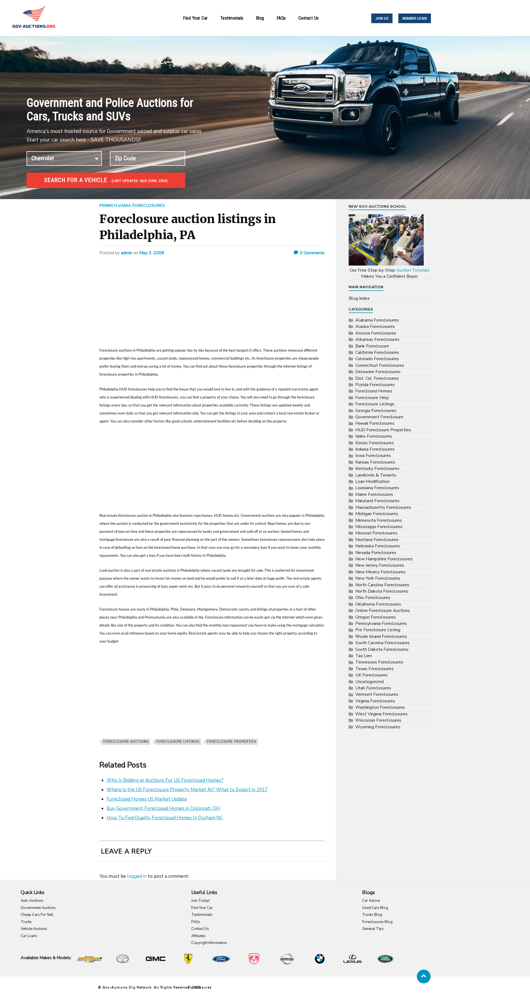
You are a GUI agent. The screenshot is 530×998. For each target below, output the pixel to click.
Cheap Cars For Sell (37, 914)
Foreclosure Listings (177, 742)
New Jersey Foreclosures (379, 565)
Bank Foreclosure (372, 346)
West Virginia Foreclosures (381, 714)
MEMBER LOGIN (414, 18)
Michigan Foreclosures (376, 514)
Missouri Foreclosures (376, 533)
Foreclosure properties (231, 742)
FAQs (281, 18)
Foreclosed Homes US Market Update (147, 799)
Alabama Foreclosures (377, 320)
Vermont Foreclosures (376, 694)
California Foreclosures (377, 352)
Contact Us (308, 18)
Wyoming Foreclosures (377, 727)
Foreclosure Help (372, 398)
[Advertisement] (212, 305)
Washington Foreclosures (380, 707)
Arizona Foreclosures (375, 333)
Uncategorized (369, 682)
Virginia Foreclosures (375, 701)
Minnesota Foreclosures (378, 520)
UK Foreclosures (371, 675)
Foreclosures (200, 987)
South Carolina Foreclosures (382, 643)
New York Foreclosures (377, 578)
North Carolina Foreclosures (382, 585)
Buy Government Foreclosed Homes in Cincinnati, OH (163, 808)
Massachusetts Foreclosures (383, 507)
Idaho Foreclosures (373, 436)
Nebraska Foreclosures (377, 546)
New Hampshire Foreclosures (384, 559)
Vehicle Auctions (34, 928)
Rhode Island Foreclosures (381, 636)
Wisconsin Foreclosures (378, 720)
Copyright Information (209, 942)
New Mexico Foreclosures (380, 572)
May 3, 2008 (151, 253)
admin (126, 253)
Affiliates (198, 935)
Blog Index (359, 298)
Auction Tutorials (413, 270)
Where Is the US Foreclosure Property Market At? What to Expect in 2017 (187, 789)
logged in (137, 876)
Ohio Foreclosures (372, 598)
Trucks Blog (372, 914)
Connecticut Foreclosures (379, 365)
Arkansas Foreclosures (377, 339)
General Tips (373, 928)
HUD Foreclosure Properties (383, 430)
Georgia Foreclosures (375, 411)
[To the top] (424, 976)
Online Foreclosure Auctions (382, 611)
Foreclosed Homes (373, 391)
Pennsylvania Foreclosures (132, 205)
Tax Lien (363, 656)
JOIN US (382, 18)
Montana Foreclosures (377, 540)
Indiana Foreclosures (375, 449)
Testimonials (231, 18)
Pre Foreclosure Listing (377, 630)
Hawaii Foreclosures (374, 423)
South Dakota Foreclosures (382, 649)
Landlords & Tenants (375, 475)
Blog (260, 18)
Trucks (26, 921)
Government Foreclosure (379, 417)
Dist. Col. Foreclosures (377, 378)
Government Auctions (38, 907)
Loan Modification (372, 481)
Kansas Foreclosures (375, 462)
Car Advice (371, 900)
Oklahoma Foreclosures (378, 604)
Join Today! (200, 900)
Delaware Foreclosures (378, 372)
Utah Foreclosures (373, 688)
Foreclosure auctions (126, 742)
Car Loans (29, 935)
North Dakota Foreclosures (381, 591)
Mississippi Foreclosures (378, 527)
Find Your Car (195, 18)
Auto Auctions (32, 900)
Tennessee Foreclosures (379, 662)
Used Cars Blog (375, 907)
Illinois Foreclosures (374, 443)
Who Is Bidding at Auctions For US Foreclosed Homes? (165, 780)
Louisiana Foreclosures (377, 488)
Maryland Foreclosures (377, 501)
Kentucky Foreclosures (377, 468)
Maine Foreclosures (374, 494)
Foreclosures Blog (377, 921)
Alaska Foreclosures (375, 326)
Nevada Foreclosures (375, 553)
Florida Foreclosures (375, 385)
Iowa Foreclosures (373, 456)
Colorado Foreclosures (377, 359)
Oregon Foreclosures (375, 617)
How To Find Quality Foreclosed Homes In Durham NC (165, 818)
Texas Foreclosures (374, 669)
